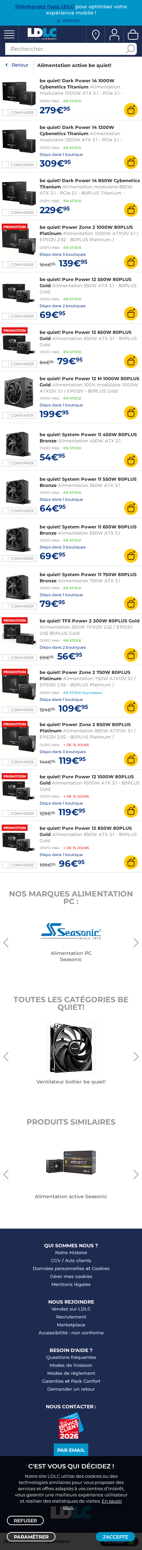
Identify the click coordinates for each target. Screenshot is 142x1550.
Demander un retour (71, 1389)
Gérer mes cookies (71, 1276)
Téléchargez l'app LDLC (44, 6)
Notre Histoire (71, 1252)
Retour (20, 65)
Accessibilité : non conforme (71, 1332)
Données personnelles (58, 1268)
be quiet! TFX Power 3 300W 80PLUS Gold (90, 620)
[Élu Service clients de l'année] (71, 1437)
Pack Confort (85, 1381)
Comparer (22, 112)
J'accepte (115, 1537)
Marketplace (71, 1324)
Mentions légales (71, 1284)
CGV (56, 1260)
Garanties (53, 1381)
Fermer (71, 20)
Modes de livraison (71, 1365)
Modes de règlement (71, 1373)
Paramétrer (31, 1537)
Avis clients (78, 1260)
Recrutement (71, 1316)
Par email (71, 1450)
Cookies (101, 1268)
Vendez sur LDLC (71, 1309)
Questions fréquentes (71, 1357)
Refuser (25, 1521)
